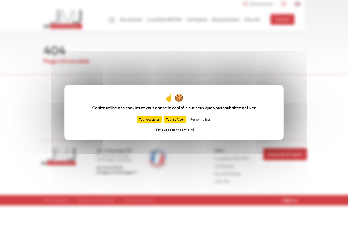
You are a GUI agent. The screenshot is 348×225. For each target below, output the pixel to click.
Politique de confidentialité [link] (174, 130)
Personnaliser (200, 119)
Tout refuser (175, 119)
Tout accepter (149, 119)
